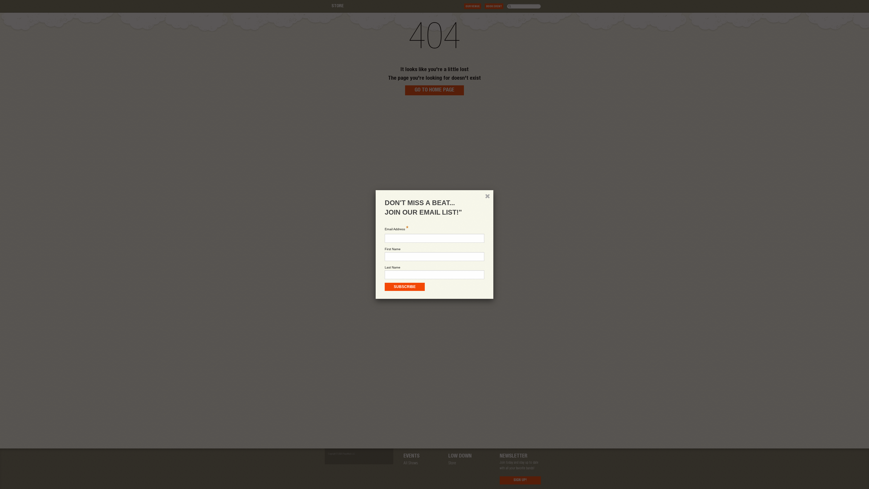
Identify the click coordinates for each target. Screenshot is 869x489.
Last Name (392, 267)
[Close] (487, 196)
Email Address (396, 228)
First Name (393, 249)
